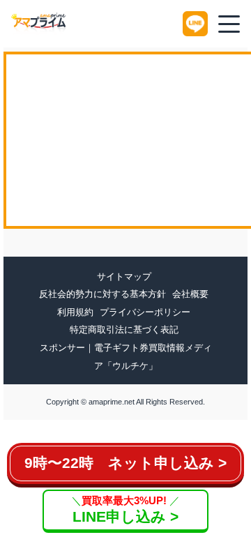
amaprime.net (112, 402)
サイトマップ (124, 276)
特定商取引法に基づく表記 (124, 329)
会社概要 (190, 294)
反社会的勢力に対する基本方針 (102, 294)
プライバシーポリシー (145, 312)
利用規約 (75, 312)
